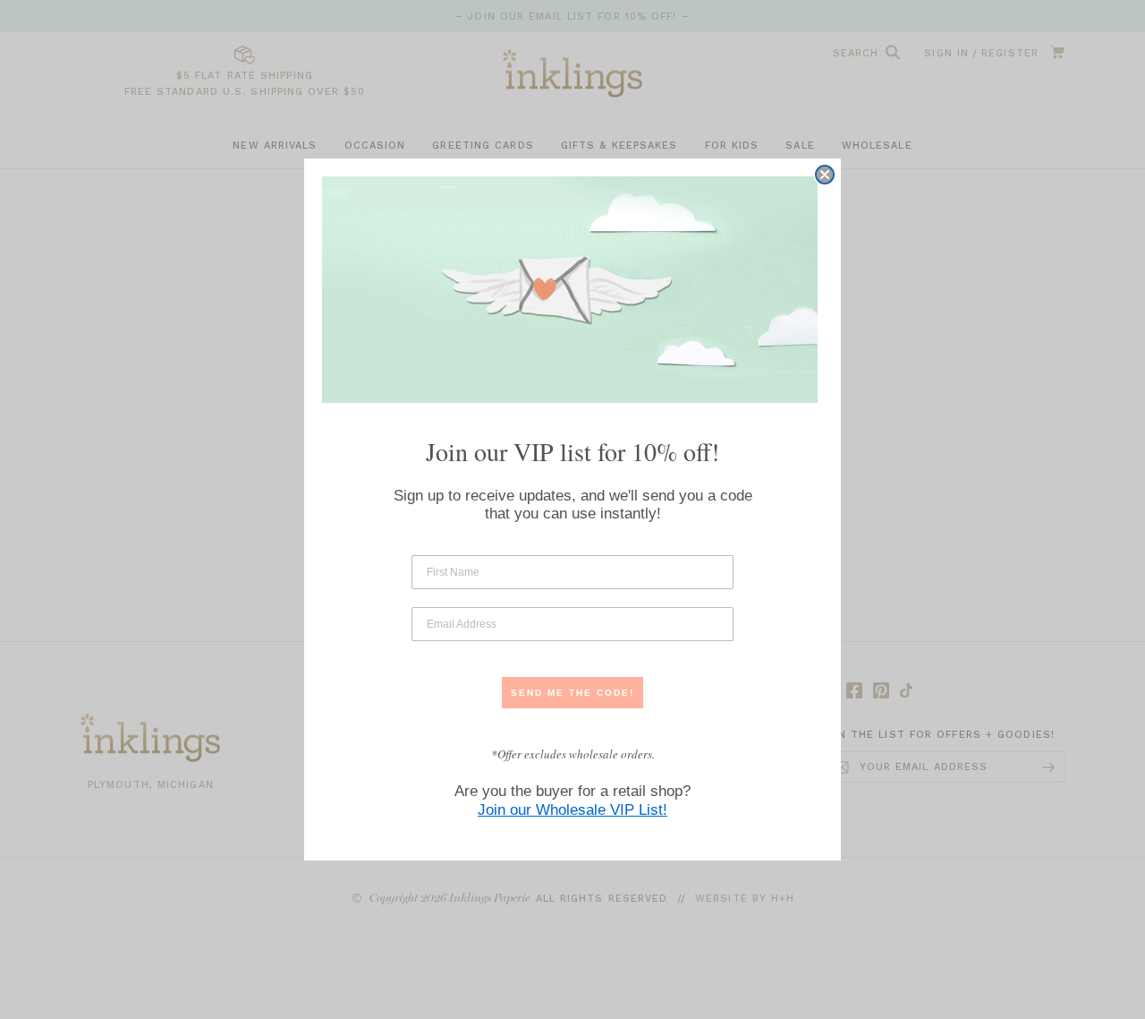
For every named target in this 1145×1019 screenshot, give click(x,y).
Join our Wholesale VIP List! (572, 809)
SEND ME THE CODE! (572, 693)
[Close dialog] (825, 175)
